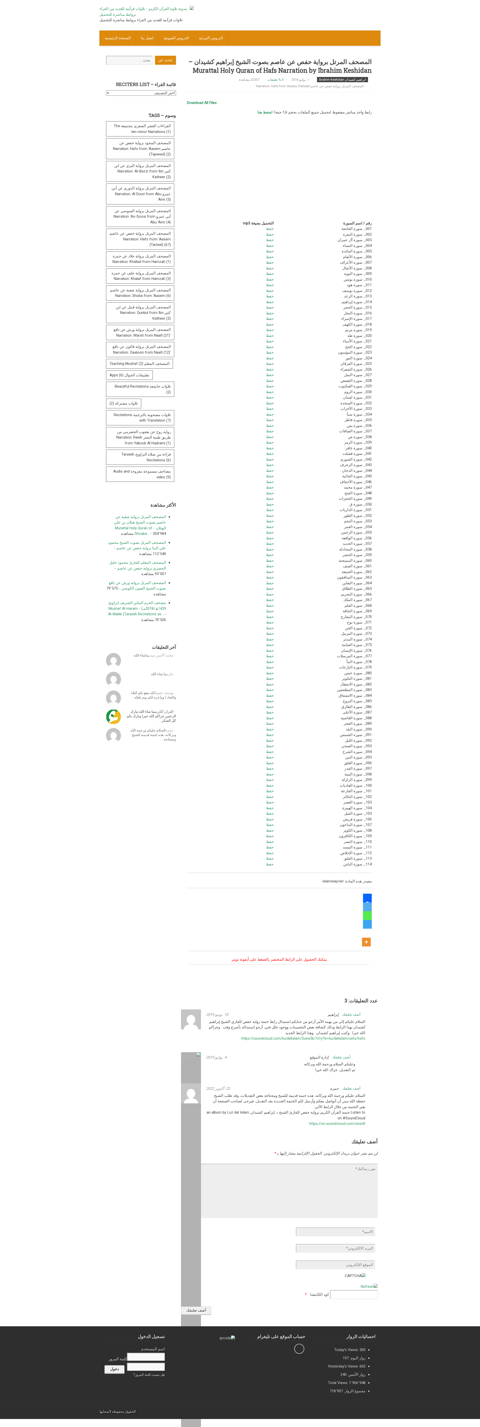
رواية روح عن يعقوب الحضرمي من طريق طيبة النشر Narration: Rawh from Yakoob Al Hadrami (143, 437)
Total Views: (338, 1383)
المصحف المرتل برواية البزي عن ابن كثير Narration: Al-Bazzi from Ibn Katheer (142, 171)
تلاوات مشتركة (124, 403)
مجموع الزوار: (354, 1391)
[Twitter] (367, 906)
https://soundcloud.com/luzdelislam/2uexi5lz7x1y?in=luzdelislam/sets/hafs (303, 1038)
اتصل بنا (147, 38)
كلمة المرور (118, 1359)
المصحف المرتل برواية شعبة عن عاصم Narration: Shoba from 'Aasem (140, 293)
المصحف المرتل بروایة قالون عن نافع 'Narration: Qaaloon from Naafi (141, 349)
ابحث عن (165, 60)
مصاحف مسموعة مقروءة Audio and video (142, 474)
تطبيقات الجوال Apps (129, 375)
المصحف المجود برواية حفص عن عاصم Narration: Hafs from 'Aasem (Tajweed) (142, 148)
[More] (366, 937)
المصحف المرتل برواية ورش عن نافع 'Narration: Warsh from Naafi (142, 332)
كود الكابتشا (319, 1294)
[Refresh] (369, 1286)
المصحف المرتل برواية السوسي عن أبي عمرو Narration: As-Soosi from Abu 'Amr (142, 216)
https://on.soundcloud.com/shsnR (337, 1123)
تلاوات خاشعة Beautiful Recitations (143, 389)
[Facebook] (367, 898)
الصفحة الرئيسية (118, 38)
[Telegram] (367, 924)
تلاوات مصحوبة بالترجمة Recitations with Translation (142, 418)
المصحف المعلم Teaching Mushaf (140, 363)
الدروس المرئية (211, 38)
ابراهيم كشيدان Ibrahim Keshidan (342, 79)
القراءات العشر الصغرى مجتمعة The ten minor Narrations (142, 129)
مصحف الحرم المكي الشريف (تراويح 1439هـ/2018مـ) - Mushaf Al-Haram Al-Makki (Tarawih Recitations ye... (137, 608)
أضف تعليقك (351, 1014)
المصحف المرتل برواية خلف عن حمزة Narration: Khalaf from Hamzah (141, 276)
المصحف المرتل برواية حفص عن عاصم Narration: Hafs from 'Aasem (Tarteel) (310, 86)
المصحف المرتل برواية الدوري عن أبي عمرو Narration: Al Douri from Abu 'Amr (141, 194)
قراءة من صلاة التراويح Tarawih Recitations (146, 457)
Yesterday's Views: (344, 1366)
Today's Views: (347, 1350)
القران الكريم (164, 712)
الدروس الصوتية (176, 38)
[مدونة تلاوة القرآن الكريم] (147, 14)
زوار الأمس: (356, 1374)
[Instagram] (299, 1349)
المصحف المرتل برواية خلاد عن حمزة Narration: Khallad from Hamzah (141, 259)
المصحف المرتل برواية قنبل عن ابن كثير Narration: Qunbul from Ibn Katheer (143, 313)
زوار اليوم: (357, 1358)
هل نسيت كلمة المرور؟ (149, 1375)
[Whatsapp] (367, 915)
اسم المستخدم (153, 1349)
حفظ (270, 228)
